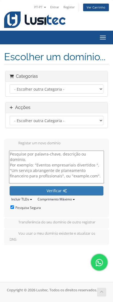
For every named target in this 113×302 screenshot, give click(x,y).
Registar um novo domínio (39, 143)
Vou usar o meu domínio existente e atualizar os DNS (52, 236)
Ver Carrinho (96, 7)
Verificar (55, 190)
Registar (69, 7)
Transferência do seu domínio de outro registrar (56, 222)
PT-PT (38, 7)
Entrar (54, 7)
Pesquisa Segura (28, 207)
